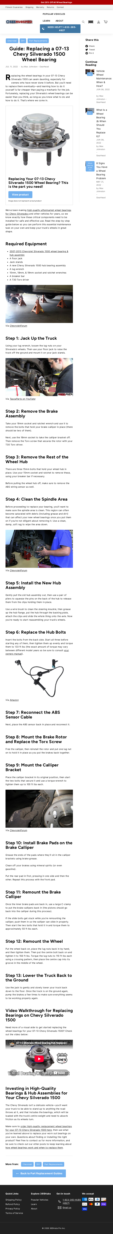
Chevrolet (12, 41)
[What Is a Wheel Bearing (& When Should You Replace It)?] (89, 110)
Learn (46, 20)
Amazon (14, 700)
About (59, 20)
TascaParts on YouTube (22, 398)
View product (20, 194)
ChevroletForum (18, 325)
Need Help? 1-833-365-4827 (62, 29)
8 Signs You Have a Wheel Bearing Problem (101, 171)
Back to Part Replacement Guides (41, 1173)
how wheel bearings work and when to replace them (34, 1147)
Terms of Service (14, 1213)
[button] (90, 21)
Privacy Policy (13, 1208)
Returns (50, 7)
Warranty (40, 7)
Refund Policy (13, 1204)
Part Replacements (38, 41)
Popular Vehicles (54, 14)
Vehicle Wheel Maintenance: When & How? (104, 79)
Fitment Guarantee (14, 7)
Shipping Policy (13, 1199)
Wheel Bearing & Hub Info (90, 166)
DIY (23, 41)
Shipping (29, 7)
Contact (60, 7)
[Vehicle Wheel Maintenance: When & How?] (89, 71)
